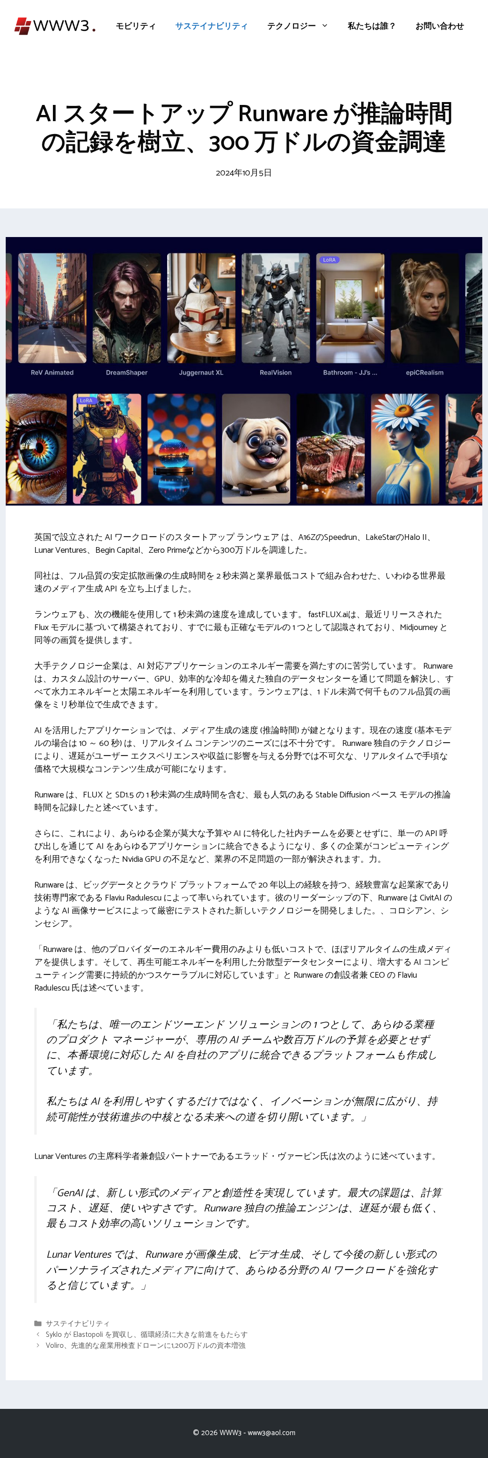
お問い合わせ (440, 26)
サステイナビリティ (211, 26)
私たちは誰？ (372, 26)
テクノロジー (291, 26)
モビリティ (136, 26)
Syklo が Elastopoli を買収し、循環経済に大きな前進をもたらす (147, 1335)
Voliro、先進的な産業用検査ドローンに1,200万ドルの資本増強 (145, 1346)
